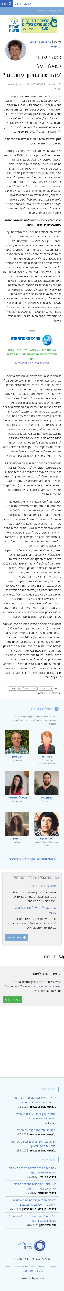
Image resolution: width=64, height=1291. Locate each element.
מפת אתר (27, 1270)
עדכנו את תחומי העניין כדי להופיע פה (31, 858)
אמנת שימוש (22, 1266)
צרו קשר (54, 1266)
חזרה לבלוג (14, 937)
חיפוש (5, 3)
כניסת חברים (12, 999)
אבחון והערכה (46, 688)
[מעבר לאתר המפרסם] (32, 24)
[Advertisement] (32, 1041)
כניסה (27, 3)
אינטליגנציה (54, 693)
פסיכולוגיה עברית (48, 11)
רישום (18, 3)
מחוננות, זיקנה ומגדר (43, 886)
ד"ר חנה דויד (54, 84)
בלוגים (57, 42)
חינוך (12, 688)
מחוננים (41, 693)
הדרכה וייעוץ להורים (27, 688)
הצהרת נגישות (39, 1266)
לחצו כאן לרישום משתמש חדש (44, 986)
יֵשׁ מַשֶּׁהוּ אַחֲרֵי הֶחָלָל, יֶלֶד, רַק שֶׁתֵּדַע (36, 1130)
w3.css (40, 1278)
